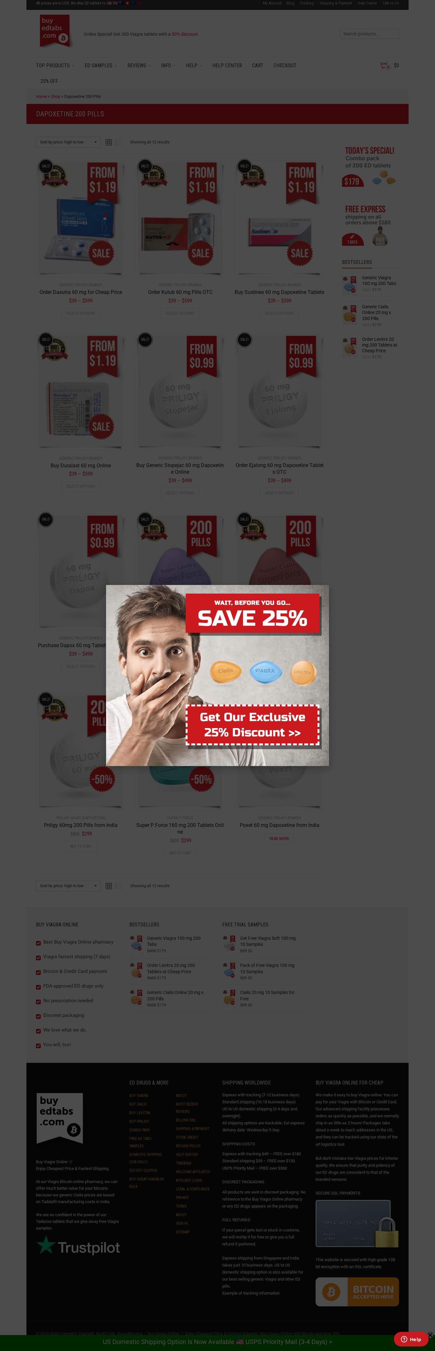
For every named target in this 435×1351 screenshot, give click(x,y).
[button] (434, 1347)
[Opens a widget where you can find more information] (411, 1340)
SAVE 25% (252, 618)
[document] (217, 675)
